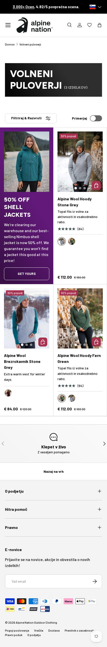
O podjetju (34, 635)
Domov (10, 44)
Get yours (27, 273)
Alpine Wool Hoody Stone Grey (74, 201)
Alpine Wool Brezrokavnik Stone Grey (22, 361)
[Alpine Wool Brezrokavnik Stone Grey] (26, 318)
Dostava (54, 630)
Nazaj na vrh (54, 471)
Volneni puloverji (30, 44)
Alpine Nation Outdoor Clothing (36, 622)
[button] (100, 25)
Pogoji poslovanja (17, 630)
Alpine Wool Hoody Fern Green (79, 358)
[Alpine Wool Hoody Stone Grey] (80, 161)
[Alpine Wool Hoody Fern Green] (80, 318)
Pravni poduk (13, 635)
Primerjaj (79, 118)
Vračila (38, 630)
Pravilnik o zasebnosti (79, 630)
